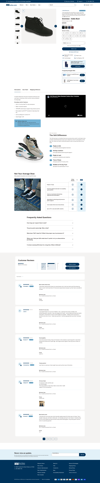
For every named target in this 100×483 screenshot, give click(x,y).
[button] (43, 263)
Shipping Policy (72, 465)
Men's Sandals (41, 474)
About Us (55, 463)
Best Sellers (33, 4)
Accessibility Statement (58, 472)
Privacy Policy (72, 470)
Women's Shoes (41, 463)
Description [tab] (17, 89)
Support (80, 1)
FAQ (54, 465)
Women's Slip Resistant (43, 468)
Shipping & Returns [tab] (35, 89)
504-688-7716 (91, 1)
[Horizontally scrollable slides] (38, 26)
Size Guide (83, 30)
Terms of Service (73, 472)
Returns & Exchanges (73, 463)
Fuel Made (48, 479)
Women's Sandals (41, 472)
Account (87, 4)
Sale (39, 4)
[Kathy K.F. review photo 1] (42, 403)
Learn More (28, 1)
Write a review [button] (72, 264)
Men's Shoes (40, 465)
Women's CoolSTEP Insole (73, 74)
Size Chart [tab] (25, 89)
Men (27, 4)
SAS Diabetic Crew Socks (72, 80)
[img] (26, 284)
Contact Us (55, 468)
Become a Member (70, 1)
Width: (64, 43)
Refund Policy (72, 468)
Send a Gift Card (74, 52)
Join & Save (77, 66)
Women (21, 4)
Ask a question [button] (72, 267)
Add (83, 75)
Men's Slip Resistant (42, 470)
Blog (54, 470)
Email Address (56, 453)
